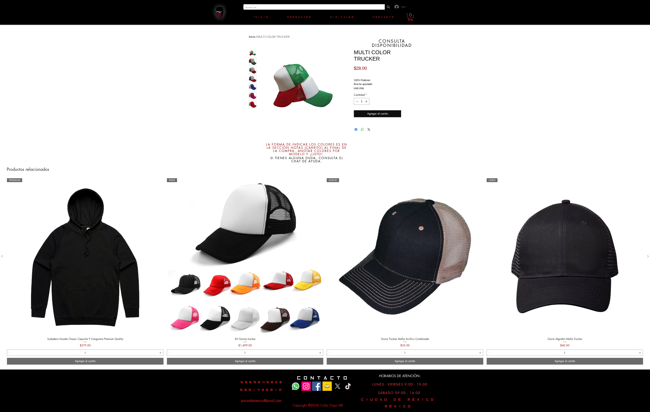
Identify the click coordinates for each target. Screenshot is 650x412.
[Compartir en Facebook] (356, 129)
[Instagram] (306, 386)
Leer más (359, 87)
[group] (325, 271)
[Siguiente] (648, 256)
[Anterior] (2, 256)
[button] (410, 17)
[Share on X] (369, 129)
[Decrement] (356, 101)
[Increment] (366, 101)
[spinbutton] (361, 101)
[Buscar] (388, 7)
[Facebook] (316, 386)
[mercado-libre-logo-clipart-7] (327, 386)
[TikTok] (348, 386)
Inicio (252, 36)
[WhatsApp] (295, 386)
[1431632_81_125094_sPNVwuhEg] (337, 386)
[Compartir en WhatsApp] (362, 129)
